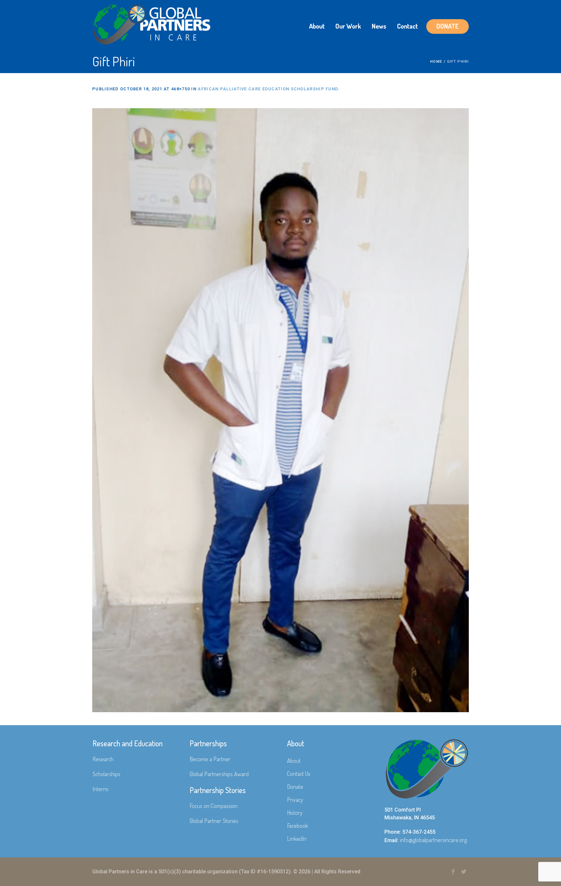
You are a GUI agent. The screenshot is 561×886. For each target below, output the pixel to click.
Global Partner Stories (214, 820)
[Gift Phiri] (280, 410)
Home (436, 61)
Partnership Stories (218, 790)
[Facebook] (453, 872)
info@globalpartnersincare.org (433, 839)
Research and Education (128, 743)
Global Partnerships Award (219, 773)
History (295, 812)
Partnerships (208, 743)
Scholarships (106, 773)
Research (103, 759)
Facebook (297, 825)
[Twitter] (464, 872)
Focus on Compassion (214, 805)
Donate (295, 786)
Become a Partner (210, 759)
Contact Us (298, 773)
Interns (100, 788)
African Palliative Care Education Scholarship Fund (268, 88)
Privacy (295, 799)
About (294, 760)
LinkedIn (296, 838)
